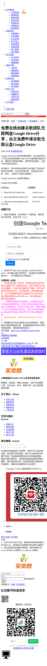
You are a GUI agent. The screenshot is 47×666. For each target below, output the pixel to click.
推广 (21, 151)
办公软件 (15, 57)
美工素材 (15, 49)
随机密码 (15, 99)
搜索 (27, 114)
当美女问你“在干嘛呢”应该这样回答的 (18, 346)
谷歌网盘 (13, 335)
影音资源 (15, 44)
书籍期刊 (15, 33)
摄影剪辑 (15, 18)
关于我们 (10, 102)
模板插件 (15, 70)
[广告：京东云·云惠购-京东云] (23, 118)
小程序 (14, 68)
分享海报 (5, 338)
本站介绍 (10, 399)
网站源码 (15, 73)
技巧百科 (10, 55)
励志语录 (15, 84)
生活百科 (15, 60)
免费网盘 (5, 335)
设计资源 (15, 52)
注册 (13, 584)
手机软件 (15, 92)
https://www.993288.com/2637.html (25, 330)
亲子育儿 (15, 41)
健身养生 (15, 15)
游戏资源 (15, 47)
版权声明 (10, 402)
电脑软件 (15, 94)
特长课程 (15, 36)
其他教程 (15, 28)
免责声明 (10, 405)
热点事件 (15, 86)
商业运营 (15, 20)
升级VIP (9, 424)
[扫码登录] (5, 599)
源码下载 (10, 65)
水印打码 (15, 97)
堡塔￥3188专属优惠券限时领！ (23, 352)
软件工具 (10, 89)
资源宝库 (10, 31)
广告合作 (10, 410)
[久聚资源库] (23, 14)
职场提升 (15, 23)
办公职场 (15, 39)
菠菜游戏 (15, 76)
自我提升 (15, 26)
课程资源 (10, 427)
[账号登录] (6, 654)
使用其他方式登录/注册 (23, 648)
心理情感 (15, 12)
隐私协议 (10, 407)
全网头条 (10, 78)
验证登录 (33, 641)
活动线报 (15, 81)
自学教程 (10, 10)
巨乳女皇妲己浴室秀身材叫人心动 (16, 343)
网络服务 (15, 62)
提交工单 (10, 435)
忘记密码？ (21, 584)
